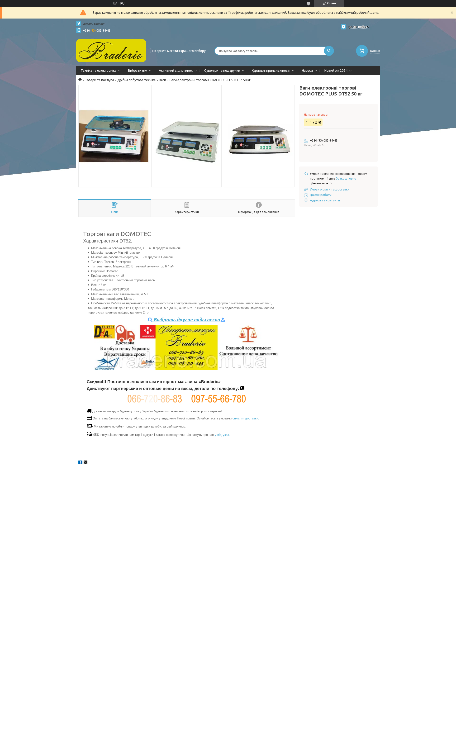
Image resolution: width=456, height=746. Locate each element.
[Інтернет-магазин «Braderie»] (111, 50)
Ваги (162, 80)
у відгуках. (222, 435)
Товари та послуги (99, 80)
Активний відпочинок (176, 70)
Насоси (307, 70)
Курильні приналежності (271, 70)
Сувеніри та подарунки (222, 70)
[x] (85, 463)
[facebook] (80, 463)
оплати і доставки (246, 418)
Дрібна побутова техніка (136, 80)
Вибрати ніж (137, 70)
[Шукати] (329, 51)
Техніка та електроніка (98, 70)
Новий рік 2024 (335, 70)
